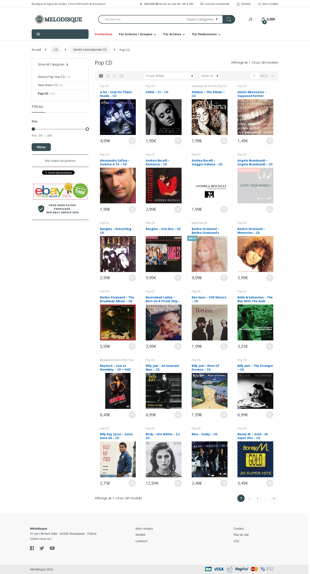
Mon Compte (270, 4)
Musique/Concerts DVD (113, 360)
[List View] (114, 76)
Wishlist (140, 535)
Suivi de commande (217, 4)
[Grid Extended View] (107, 76)
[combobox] (139, 19)
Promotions (103, 34)
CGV (236, 541)
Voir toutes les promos (60, 161)
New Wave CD (47, 85)
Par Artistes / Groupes (135, 34)
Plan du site (241, 535)
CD (56, 50)
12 (274, 498)
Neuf (194, 223)
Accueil (36, 50)
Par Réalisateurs (204, 34)
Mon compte (144, 528)
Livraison (141, 541)
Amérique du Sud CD (204, 86)
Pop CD (104, 86)
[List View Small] (121, 76)
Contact (238, 528)
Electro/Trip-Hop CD (51, 77)
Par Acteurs (172, 34)
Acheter (246, 4)
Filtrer (41, 147)
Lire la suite (269, 209)
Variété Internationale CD (90, 50)
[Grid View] (101, 76)
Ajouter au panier (132, 140)
